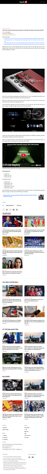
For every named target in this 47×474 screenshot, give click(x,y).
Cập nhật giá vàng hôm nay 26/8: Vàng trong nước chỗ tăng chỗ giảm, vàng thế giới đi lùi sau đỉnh (12, 252)
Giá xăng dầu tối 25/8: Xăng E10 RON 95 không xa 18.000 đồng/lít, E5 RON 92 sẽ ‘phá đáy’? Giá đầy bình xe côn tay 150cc (12, 348)
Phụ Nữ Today (5, 429)
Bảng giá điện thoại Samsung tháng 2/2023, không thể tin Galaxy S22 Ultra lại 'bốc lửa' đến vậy (24, 44)
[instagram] (10, 209)
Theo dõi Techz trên (6, 35)
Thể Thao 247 (27, 435)
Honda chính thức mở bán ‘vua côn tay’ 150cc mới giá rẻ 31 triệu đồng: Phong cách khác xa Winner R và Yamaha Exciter (34, 348)
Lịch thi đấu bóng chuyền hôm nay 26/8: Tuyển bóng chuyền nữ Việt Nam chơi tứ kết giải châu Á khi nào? (34, 252)
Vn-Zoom (26, 437)
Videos (5, 435)
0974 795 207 (13, 449)
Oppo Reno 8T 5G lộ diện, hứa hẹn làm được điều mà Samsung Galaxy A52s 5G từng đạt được (24, 38)
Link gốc (4, 202)
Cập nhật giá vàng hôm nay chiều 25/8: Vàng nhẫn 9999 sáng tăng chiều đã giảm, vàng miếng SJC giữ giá (12, 416)
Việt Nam (4, 228)
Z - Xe (25, 429)
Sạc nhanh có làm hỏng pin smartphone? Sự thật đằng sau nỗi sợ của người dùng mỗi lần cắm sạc (34, 322)
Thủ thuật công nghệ (6, 28)
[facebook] (7, 209)
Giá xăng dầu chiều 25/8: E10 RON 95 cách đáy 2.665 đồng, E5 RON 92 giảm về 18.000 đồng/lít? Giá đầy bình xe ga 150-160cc (34, 416)
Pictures (6, 437)
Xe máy (3, 345)
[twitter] (3, 209)
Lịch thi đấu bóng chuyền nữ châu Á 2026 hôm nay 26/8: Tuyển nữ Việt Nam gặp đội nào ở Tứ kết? (11, 231)
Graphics (6, 439)
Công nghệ (26, 427)
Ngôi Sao (26, 431)
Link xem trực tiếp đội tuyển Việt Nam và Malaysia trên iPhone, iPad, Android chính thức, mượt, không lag (11, 301)
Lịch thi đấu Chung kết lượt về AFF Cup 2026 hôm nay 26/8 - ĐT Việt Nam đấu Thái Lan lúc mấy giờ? (34, 231)
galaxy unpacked (10, 205)
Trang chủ (4, 427)
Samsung (19, 205)
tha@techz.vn (19, 449)
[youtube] (13, 209)
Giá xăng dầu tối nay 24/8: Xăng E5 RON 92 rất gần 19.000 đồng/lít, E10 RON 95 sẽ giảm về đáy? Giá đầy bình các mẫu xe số (34, 369)
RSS (25, 433)
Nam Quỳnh (8, 32)
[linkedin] (17, 209)
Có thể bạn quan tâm (10, 329)
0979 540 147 (9, 446)
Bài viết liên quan (6, 37)
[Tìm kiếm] (40, 2)
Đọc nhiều (6, 376)
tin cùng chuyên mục (10, 282)
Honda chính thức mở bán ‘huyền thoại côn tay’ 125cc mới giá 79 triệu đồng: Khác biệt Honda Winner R (12, 395)
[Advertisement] (23, 60)
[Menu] (44, 2)
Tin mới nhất (6, 213)
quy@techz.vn (8, 447)
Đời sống (4, 249)
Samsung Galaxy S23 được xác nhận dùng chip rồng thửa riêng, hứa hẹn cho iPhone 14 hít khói (24, 42)
